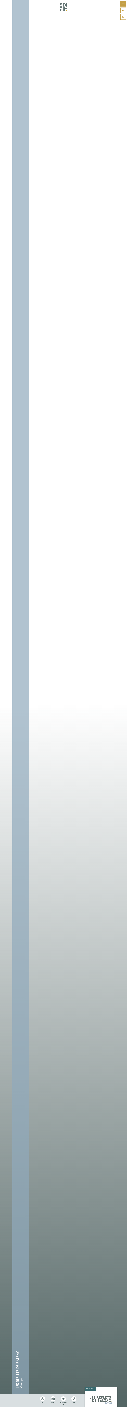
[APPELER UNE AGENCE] (123, 10)
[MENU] (123, 4)
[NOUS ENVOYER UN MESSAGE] (123, 17)
